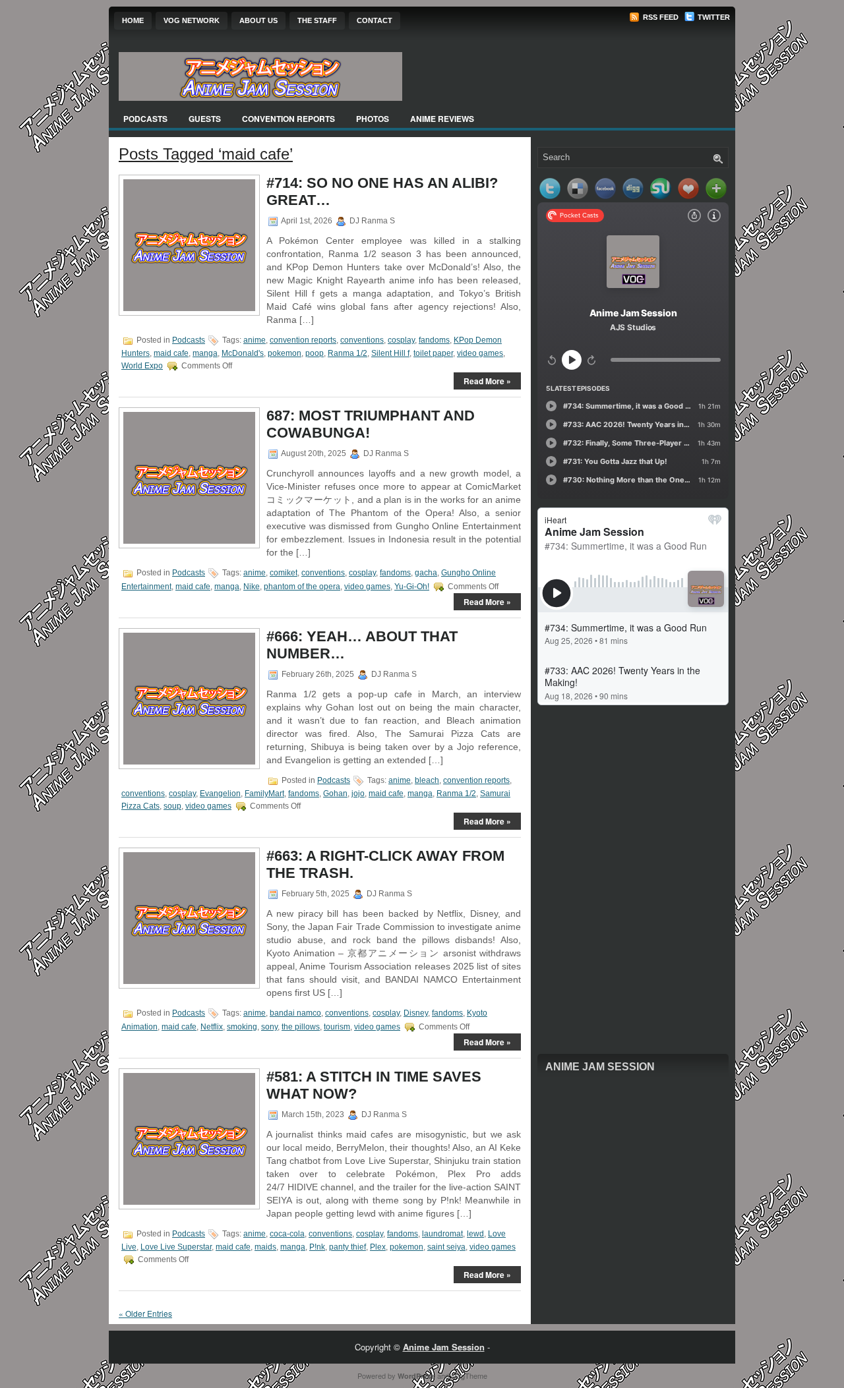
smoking (242, 1026)
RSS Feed (659, 17)
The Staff (317, 20)
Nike (251, 586)
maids (265, 1247)
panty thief (347, 1247)
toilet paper (433, 353)
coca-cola (287, 1233)
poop (314, 353)
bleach (427, 780)
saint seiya (446, 1247)
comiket (283, 572)
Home (133, 20)
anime (254, 340)
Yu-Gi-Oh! (411, 586)
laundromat (442, 1233)
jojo (358, 793)
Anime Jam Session (600, 1066)
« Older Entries (145, 1313)
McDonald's (243, 353)
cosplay (401, 340)
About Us (258, 20)
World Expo (142, 365)
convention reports (303, 340)
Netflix (211, 1026)
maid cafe (171, 353)
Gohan (335, 793)
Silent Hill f (390, 353)
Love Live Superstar (176, 1247)
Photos (372, 119)
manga (205, 353)
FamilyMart (264, 793)
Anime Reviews (442, 119)
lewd (475, 1233)
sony (269, 1026)
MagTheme (469, 1375)
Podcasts (145, 119)
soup (172, 806)
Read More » (487, 381)
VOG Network (192, 20)
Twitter (713, 17)
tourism (337, 1026)
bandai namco (295, 1013)
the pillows (301, 1026)
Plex (378, 1247)
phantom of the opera (302, 586)
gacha (426, 572)
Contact (374, 20)
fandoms (434, 340)
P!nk (317, 1247)
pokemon (284, 353)
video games (480, 353)
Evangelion (220, 793)
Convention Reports (288, 119)
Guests (205, 119)
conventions (362, 340)
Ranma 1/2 (347, 353)
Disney (416, 1013)
